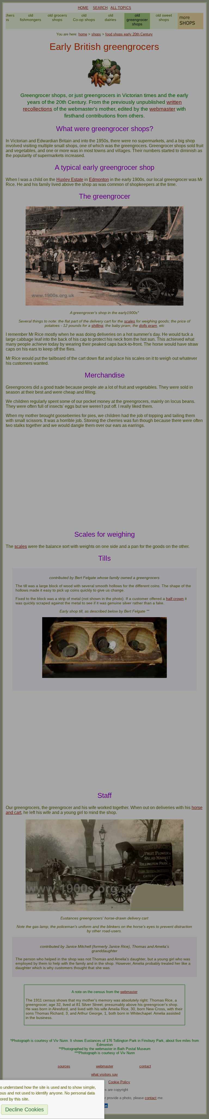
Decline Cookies (24, 1109)
